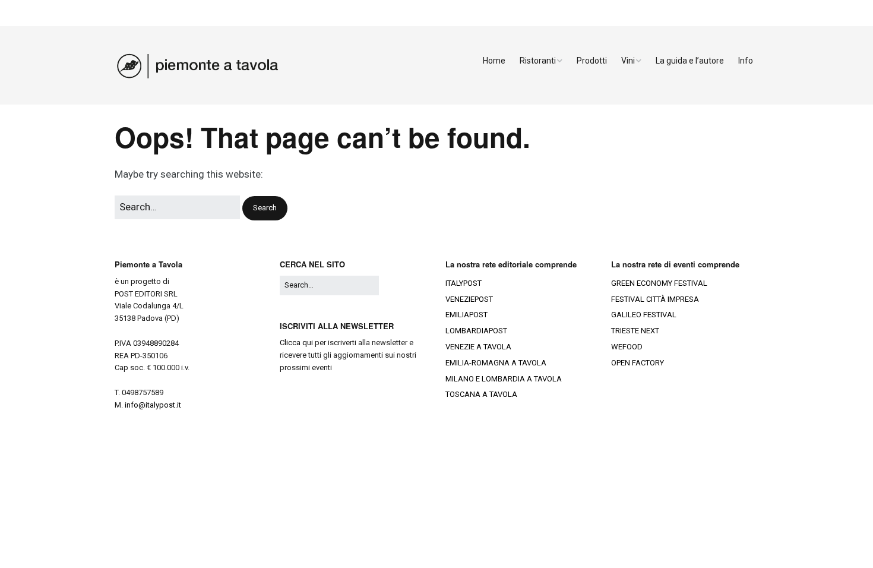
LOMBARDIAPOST (476, 330)
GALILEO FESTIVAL (643, 314)
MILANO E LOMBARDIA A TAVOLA (503, 378)
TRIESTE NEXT (635, 330)
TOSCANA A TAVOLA (481, 394)
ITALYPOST (463, 283)
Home (494, 60)
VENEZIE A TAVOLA (478, 346)
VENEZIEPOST (469, 299)
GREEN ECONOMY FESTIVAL (659, 283)
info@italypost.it (153, 404)
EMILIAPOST (466, 314)
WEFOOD (627, 346)
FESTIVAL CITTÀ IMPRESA (655, 299)
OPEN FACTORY (637, 362)
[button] (264, 208)
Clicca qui (296, 342)
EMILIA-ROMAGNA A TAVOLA (495, 362)
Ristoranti (538, 60)
